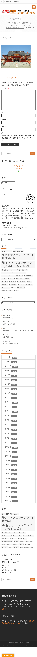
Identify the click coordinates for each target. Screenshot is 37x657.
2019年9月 (9, 371)
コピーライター (20, 273)
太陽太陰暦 (22, 281)
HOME (9, 23)
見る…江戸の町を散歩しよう (22, 23)
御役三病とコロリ (9, 337)
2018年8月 (9, 420)
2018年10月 (10, 411)
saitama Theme (19, 645)
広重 (22, 284)
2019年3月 (9, 389)
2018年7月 (9, 425)
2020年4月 (10, 357)
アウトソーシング (8, 273)
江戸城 (7, 287)
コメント (5, 88)
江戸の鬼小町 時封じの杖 (11, 324)
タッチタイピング (8, 276)
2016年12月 (10, 501)
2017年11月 (10, 452)
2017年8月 (9, 465)
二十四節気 (29, 276)
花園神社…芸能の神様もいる (15, 27)
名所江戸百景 (24, 279)
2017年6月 (9, 474)
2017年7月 (9, 469)
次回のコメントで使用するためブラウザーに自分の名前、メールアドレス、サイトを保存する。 (18, 138)
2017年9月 (9, 461)
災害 (22, 287)
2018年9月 (9, 416)
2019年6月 (10, 380)
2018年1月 (9, 443)
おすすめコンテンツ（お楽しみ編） (17, 264)
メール (3, 119)
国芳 (6, 281)
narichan (13, 38)
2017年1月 (9, 496)
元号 (5, 278)
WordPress (11, 645)
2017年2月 (9, 492)
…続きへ (4, 609)
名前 (3, 113)
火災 (14, 287)
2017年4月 (9, 483)
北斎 (12, 278)
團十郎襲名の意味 (9, 318)
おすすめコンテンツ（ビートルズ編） (16, 270)
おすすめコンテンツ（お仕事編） (18, 256)
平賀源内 (14, 284)
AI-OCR (8, 251)
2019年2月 (9, 393)
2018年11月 (10, 407)
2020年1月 (9, 362)
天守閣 (13, 281)
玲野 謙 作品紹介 (8, 290)
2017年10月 (10, 456)
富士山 (5, 284)
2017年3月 (9, 487)
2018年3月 (9, 434)
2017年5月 (9, 478)
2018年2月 (9, 438)
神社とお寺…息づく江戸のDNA (20, 25)
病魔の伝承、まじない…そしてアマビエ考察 (18, 331)
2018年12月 (10, 402)
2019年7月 (9, 375)
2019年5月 (10, 384)
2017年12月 (10, 447)
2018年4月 (9, 429)
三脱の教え (19, 276)
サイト (3, 126)
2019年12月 (10, 366)
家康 (30, 281)
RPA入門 (19, 251)
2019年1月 (9, 398)
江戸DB (29, 284)
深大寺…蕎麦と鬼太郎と (11, 344)
